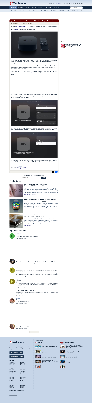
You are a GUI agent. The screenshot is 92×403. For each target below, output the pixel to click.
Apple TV (17, 29)
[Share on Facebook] (56, 172)
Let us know (58, 3)
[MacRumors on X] (71, 3)
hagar (17, 279)
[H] (12, 283)
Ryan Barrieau (22, 380)
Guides (27, 7)
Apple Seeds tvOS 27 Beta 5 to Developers (35, 184)
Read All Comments (34, 332)
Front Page (13, 7)
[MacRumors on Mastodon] (73, 3)
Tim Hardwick (22, 371)
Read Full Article (27, 194)
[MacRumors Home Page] (17, 3)
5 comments (34, 225)
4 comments (34, 194)
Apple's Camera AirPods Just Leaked (49, 346)
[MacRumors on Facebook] (69, 3)
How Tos (34, 7)
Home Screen (49, 96)
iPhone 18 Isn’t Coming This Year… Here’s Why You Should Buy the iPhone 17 (50, 361)
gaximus (18, 298)
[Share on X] (53, 172)
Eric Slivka (22, 362)
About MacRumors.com (16, 352)
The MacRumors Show (68, 342)
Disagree (25, 238)
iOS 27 (28, 10)
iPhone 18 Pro (13, 10)
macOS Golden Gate (44, 10)
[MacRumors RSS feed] (79, 3)
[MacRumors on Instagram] (67, 3)
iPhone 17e (61, 10)
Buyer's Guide (48, 7)
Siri (46, 28)
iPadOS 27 (35, 10)
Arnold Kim (11, 362)
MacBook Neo (53, 10)
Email (10, 364)
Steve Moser (27, 28)
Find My (33, 72)
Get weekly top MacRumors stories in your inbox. (34, 175)
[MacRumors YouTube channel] (75, 3)
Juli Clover (30, 23)
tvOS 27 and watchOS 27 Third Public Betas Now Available (39, 199)
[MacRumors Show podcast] (65, 3)
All (82, 10)
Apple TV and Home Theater (23, 168)
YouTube (40, 342)
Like (22, 238)
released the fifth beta (20, 26)
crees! (17, 323)
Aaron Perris (22, 385)
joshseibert (18, 258)
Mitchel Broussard (12, 371)
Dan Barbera (11, 380)
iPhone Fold (21, 10)
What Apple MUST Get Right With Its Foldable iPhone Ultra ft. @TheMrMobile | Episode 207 (74, 346)
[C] (12, 272)
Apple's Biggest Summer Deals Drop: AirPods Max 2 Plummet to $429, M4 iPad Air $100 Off (73, 45)
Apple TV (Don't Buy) (21, 167)
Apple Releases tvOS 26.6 (31, 215)
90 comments (13, 171)
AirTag (68, 10)
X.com (13, 364)
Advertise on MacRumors (17, 356)
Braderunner (18, 233)
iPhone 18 (74, 10)
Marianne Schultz (23, 376)
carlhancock (18, 267)
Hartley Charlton (12, 376)
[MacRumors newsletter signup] (82, 3)
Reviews (40, 7)
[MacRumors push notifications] (77, 3)
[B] (12, 238)
